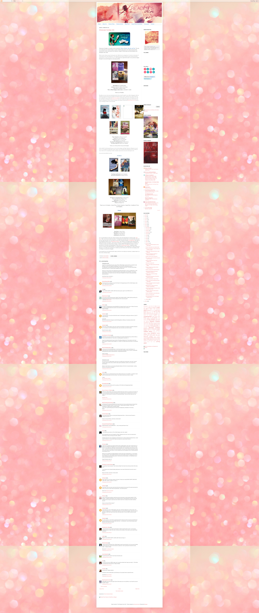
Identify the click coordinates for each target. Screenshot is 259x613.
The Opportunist (131, 240)
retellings (148, 333)
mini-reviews (151, 323)
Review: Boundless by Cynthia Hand (152, 247)
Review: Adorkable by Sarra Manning (152, 293)
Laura (103, 372)
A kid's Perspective (156, 308)
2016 (146, 221)
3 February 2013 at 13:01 (106, 356)
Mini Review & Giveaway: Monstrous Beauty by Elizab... (152, 277)
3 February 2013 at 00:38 (106, 285)
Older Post (137, 588)
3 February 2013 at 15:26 (106, 410)
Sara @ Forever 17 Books (107, 390)
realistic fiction (148, 331)
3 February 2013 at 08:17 (106, 331)
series (156, 334)
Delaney (103, 495)
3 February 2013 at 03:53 (106, 321)
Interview (147, 321)
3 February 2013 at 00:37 (106, 277)
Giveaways (146, 24)
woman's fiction (149, 341)
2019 (146, 216)
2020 (146, 215)
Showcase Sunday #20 (150, 294)
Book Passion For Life (132, 100)
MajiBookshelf (108, 299)
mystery (152, 325)
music (149, 325)
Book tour (158, 312)
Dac (150, 317)
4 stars (158, 307)
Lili (102, 289)
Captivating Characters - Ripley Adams (151, 173)
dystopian (155, 317)
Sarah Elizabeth (105, 554)
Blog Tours (127, 24)
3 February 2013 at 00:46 (106, 292)
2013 (146, 226)
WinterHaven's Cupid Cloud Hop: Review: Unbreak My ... (152, 286)
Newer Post (101, 588)
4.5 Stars (146, 308)
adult (145, 310)
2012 (146, 301)
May (147, 238)
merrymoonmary (137, 604)
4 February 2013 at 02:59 (106, 523)
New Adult (156, 325)
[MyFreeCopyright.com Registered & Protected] (152, 347)
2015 (146, 222)
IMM (144, 321)
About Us (105, 24)
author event (153, 310)
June (147, 236)
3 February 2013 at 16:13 (106, 427)
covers (148, 317)
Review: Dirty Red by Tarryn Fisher (152, 278)
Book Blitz (153, 312)
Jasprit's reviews (155, 321)
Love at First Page (148, 207)
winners (145, 341)
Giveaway (153, 318)
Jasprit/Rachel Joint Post (148, 322)
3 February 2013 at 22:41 (106, 504)
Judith (103, 536)
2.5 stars (158, 306)
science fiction (152, 334)
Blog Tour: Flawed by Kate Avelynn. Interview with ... (152, 291)
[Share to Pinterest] (116, 256)
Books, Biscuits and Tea (129, 48)
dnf (152, 317)
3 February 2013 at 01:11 (106, 301)
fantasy (148, 318)
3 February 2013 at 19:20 (106, 474)
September (148, 232)
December (148, 227)
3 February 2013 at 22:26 (106, 492)
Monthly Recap (157, 323)
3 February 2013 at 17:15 (106, 440)
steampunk (145, 337)
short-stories (158, 335)
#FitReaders (146, 306)
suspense (149, 337)
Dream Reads (108, 574)
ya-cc (154, 341)
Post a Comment (104, 586)
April (147, 240)
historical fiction (152, 320)
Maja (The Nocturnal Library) (107, 402)
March (147, 241)
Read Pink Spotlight (151, 330)
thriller (152, 337)
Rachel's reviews (154, 327)
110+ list (152, 306)
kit (102, 560)
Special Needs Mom (106, 281)
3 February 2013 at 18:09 (106, 460)
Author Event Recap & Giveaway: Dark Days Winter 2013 (153, 289)
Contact (152, 24)
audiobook (149, 310)
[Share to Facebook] (115, 256)
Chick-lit (155, 315)
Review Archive (119, 24)
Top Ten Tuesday (157, 337)
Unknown (104, 313)
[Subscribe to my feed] (153, 73)
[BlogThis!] (112, 256)
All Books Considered (149, 175)
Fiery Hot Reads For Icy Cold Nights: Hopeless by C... (152, 297)
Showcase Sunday (105, 257)
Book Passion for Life (106, 579)
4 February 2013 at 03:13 (106, 532)
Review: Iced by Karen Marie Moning (152, 269)
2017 (146, 219)
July (147, 235)
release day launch (156, 331)
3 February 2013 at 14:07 (106, 386)
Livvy (103, 430)
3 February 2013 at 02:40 (106, 310)
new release (148, 326)
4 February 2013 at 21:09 (106, 576)
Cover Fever (154, 316)
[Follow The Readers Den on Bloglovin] (149, 77)
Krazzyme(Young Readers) (107, 423)
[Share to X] (113, 256)
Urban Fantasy (146, 338)
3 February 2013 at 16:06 (106, 420)
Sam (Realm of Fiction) (106, 335)
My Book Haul (104, 397)
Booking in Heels (114, 98)
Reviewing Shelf (105, 383)
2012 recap (145, 307)
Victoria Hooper (105, 413)
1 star (149, 306)
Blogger (146, 604)
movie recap (146, 325)
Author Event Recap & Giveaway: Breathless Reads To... (152, 272)
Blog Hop (156, 311)
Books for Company (116, 97)
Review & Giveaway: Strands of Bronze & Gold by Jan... (151, 254)
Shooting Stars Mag (106, 527)
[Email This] (111, 256)
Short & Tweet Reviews (151, 335)
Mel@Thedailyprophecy (106, 347)
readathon (158, 330)
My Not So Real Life (149, 197)
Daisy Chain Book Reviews (150, 201)
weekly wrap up (156, 340)
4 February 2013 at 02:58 (106, 514)
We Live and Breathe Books (150, 172)
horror (159, 320)
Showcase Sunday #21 (150, 263)
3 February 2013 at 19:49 (106, 482)
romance (153, 333)
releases (145, 333)
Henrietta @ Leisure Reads (107, 464)
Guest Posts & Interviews (137, 24)
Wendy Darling (105, 542)
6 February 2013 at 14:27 (106, 584)
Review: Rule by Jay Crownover (151, 256)
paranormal (155, 326)
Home (99, 24)
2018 (146, 218)
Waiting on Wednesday (148, 340)
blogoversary (149, 312)
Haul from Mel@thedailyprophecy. (108, 354)
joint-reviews (158, 322)
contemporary (148, 316)
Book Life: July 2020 (148, 208)
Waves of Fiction (148, 168)
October (147, 230)
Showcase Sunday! (109, 490)
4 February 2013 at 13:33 (106, 539)
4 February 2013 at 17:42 (106, 550)
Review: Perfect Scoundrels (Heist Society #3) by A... (152, 268)
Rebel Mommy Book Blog (150, 190)
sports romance (157, 336)
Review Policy (111, 24)
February (147, 243)
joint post (154, 322)
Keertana (104, 444)
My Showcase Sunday (106, 378)
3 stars (149, 307)
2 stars (155, 306)
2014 (146, 224)
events (159, 317)
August (147, 233)
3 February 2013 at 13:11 (106, 379)
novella (151, 326)
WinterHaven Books (115, 241)
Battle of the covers (150, 311)
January (147, 299)
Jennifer (103, 568)
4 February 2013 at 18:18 (106, 557)
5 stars (150, 308)
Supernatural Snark (125, 245)
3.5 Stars (153, 307)
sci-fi (148, 334)
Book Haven (147, 187)
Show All (158, 210)
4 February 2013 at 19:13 (106, 565)
